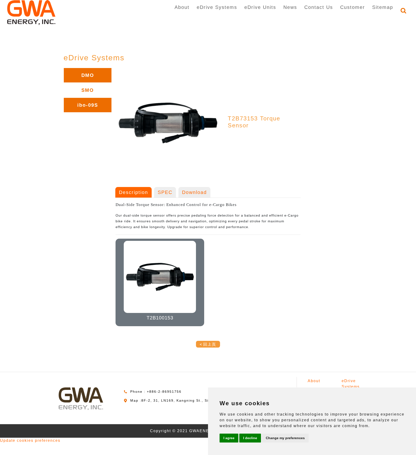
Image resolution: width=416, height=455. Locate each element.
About (182, 7)
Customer (352, 7)
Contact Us (318, 7)
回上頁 (209, 344)
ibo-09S (87, 105)
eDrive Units (260, 7)
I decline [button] (250, 438)
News (290, 7)
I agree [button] (228, 438)
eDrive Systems (217, 7)
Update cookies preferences (30, 440)
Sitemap (382, 7)
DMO (87, 75)
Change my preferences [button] (285, 438)
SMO (87, 90)
